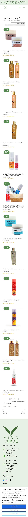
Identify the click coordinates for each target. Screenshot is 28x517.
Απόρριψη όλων (14, 513)
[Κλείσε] (26, 488)
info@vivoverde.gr (11, 456)
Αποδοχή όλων (14, 506)
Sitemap (8, 471)
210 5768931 (9, 452)
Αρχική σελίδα (6, 15)
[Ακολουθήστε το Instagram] (7, 480)
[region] (14, 502)
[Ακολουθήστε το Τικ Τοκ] (10, 480)
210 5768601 (9, 454)
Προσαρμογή (14, 509)
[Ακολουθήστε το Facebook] (3, 480)
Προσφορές (12, 15)
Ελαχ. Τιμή (5, 413)
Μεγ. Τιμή (23, 413)
